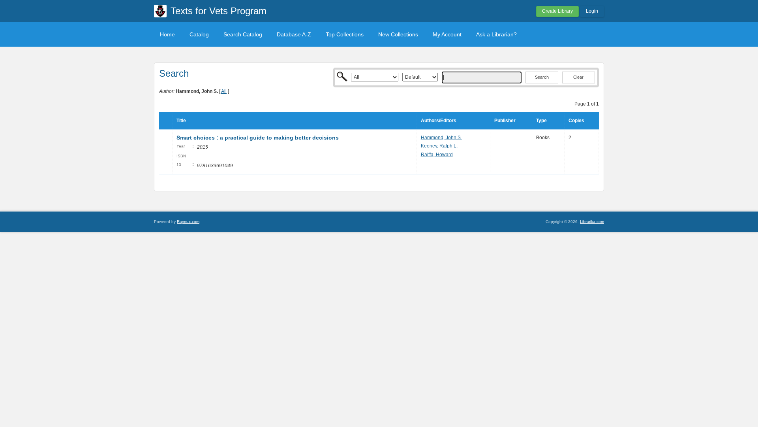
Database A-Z (294, 34)
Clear (578, 77)
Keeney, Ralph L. (439, 146)
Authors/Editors (438, 120)
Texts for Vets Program (218, 11)
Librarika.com (592, 221)
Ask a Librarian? (496, 34)
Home (167, 34)
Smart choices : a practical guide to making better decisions (257, 137)
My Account (447, 34)
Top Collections (345, 34)
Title (181, 120)
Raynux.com (188, 221)
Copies (576, 120)
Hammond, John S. (441, 137)
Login (592, 11)
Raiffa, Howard (437, 154)
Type (541, 120)
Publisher (505, 120)
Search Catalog (242, 34)
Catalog (199, 34)
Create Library (557, 11)
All (224, 91)
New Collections (398, 34)
